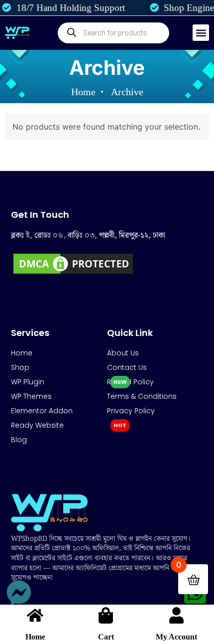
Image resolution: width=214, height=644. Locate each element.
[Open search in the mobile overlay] (113, 33)
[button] (201, 32)
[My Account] (176, 615)
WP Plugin (27, 382)
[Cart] (106, 615)
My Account (176, 637)
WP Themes (31, 396)
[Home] (35, 615)
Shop (20, 367)
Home (35, 637)
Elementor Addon (42, 411)
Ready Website (37, 425)
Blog (19, 440)
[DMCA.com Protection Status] (73, 273)
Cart (106, 637)
